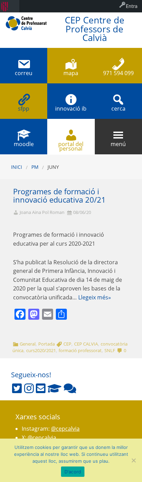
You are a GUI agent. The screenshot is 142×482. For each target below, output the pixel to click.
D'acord (72, 471)
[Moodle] (54, 388)
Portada (46, 344)
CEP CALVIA (86, 344)
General (28, 344)
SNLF (109, 350)
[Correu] (40, 388)
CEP (67, 344)
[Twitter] (17, 388)
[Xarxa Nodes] (70, 388)
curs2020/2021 (41, 350)
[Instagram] (29, 388)
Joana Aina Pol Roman (42, 212)
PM (35, 167)
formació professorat (80, 350)
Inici (16, 167)
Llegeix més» (94, 297)
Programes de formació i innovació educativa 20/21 (59, 195)
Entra (132, 6)
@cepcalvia (65, 428)
